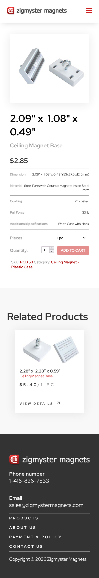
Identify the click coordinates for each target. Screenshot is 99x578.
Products (24, 518)
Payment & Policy (35, 537)
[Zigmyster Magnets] (37, 11)
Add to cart (73, 250)
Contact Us (26, 546)
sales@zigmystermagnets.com (46, 505)
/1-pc (37, 384)
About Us (22, 527)
